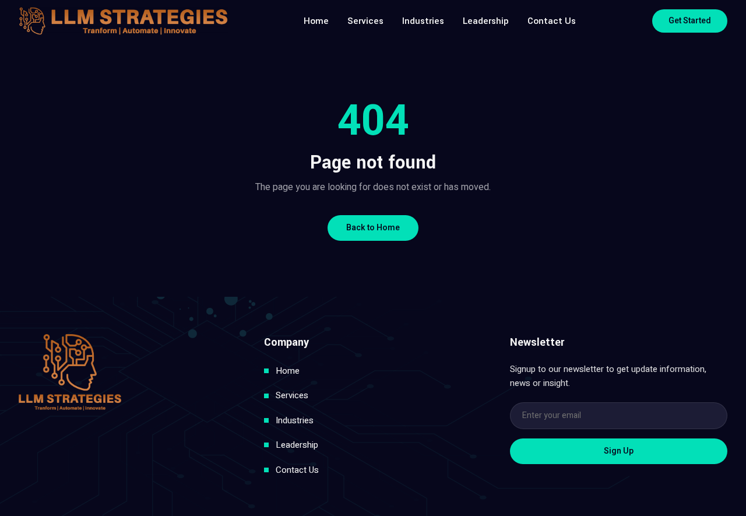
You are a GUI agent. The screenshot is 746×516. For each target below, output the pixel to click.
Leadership (486, 21)
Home (316, 21)
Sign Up (619, 451)
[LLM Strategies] (123, 21)
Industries (423, 21)
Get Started (689, 21)
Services (365, 21)
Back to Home (373, 228)
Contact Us (551, 21)
